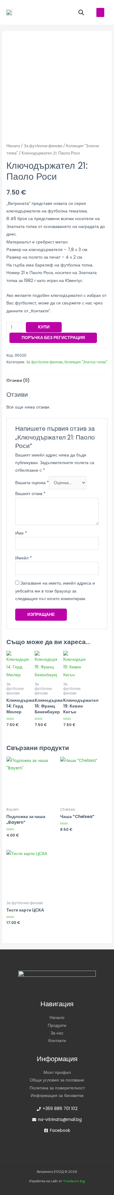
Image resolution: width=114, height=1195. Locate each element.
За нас (57, 1033)
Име (21, 533)
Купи (44, 327)
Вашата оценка (32, 483)
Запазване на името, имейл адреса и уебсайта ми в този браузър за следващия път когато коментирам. (55, 591)
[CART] (64, 12)
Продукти (57, 1025)
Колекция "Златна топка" (85, 362)
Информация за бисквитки (57, 1095)
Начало (13, 145)
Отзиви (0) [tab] (17, 380)
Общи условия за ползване (57, 1080)
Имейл (23, 558)
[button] (100, 12)
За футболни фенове (43, 145)
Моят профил (57, 1072)
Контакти (57, 1041)
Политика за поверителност (57, 1088)
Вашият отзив (30, 494)
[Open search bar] (81, 12)
